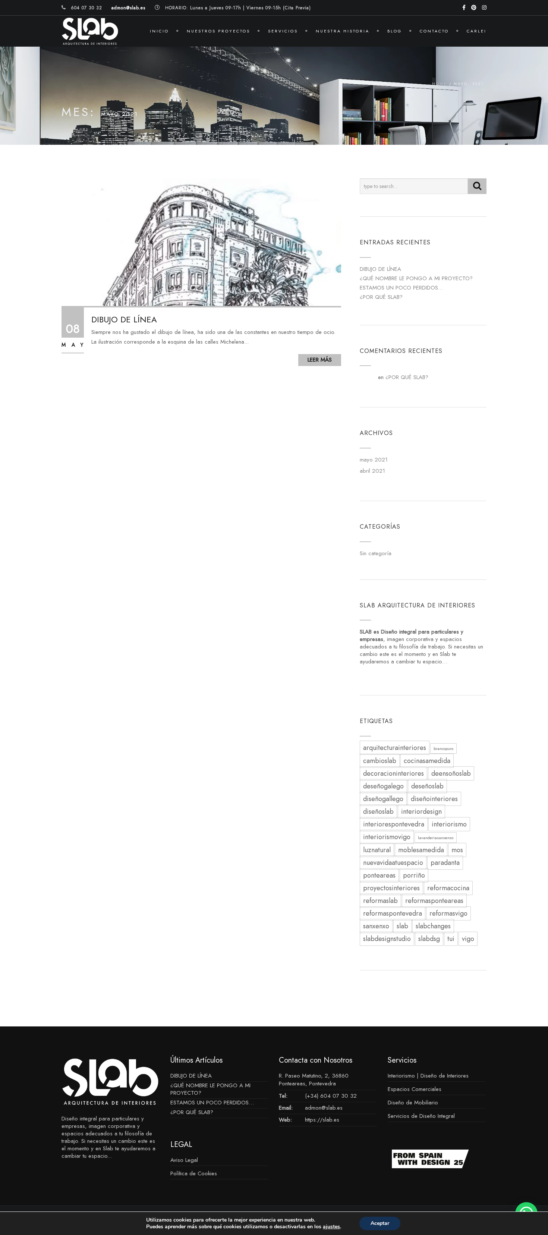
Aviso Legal (184, 1160)
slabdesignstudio (387, 939)
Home (439, 84)
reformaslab (380, 901)
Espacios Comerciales (414, 1089)
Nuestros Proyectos (218, 31)
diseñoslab (378, 811)
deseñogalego (383, 786)
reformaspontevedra (392, 913)
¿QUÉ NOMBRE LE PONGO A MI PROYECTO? (416, 278)
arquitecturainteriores (394, 748)
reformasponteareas (434, 901)
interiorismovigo (386, 837)
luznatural (377, 850)
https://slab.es (322, 1120)
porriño (414, 875)
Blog (394, 31)
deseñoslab (427, 786)
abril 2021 (372, 471)
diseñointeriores (434, 799)
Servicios (283, 31)
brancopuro (443, 748)
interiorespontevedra (393, 824)
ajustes (331, 1226)
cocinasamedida (427, 761)
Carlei (476, 31)
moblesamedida (421, 850)
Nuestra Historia (342, 31)
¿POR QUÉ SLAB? (381, 297)
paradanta (445, 862)
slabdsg (429, 939)
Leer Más (320, 360)
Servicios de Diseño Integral (421, 1116)
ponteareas (379, 875)
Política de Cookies (193, 1173)
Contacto (434, 31)
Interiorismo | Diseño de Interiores (428, 1076)
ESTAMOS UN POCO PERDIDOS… (401, 288)
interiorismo (449, 824)
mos (457, 850)
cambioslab (379, 761)
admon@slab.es (324, 1108)
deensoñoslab (451, 773)
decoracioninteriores (393, 773)
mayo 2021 (374, 460)
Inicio (159, 31)
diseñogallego (383, 799)
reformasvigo (448, 913)
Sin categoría (375, 553)
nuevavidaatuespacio (393, 862)
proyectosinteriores (391, 888)
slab (402, 926)
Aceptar (380, 1223)
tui (450, 939)
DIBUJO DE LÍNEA (124, 319)
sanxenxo (376, 926)
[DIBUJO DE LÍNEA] (201, 242)
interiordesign (421, 811)
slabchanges (433, 926)
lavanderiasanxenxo (435, 838)
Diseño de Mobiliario (413, 1102)
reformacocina (448, 888)
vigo (468, 939)
